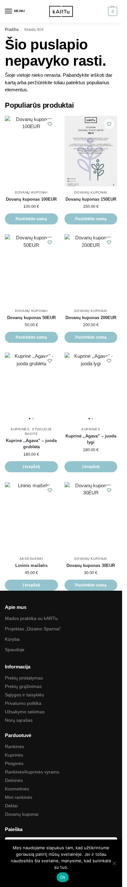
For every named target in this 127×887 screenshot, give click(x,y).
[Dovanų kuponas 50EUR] (31, 269)
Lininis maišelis (31, 565)
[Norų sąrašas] (50, 124)
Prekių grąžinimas (23, 686)
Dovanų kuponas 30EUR (90, 565)
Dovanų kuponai (31, 192)
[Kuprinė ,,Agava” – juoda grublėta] (31, 388)
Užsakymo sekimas (25, 711)
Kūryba (12, 639)
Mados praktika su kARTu (31, 618)
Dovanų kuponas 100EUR (31, 199)
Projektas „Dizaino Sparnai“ (33, 628)
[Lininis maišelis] (31, 517)
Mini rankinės (18, 797)
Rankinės (14, 746)
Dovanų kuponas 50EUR (31, 317)
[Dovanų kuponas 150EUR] (91, 151)
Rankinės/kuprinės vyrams (32, 771)
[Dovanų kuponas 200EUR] (91, 269)
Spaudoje (14, 649)
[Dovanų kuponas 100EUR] (31, 151)
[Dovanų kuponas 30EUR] (91, 517)
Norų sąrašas (19, 720)
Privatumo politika (23, 703)
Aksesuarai (31, 558)
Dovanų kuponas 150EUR (90, 199)
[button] (111, 11)
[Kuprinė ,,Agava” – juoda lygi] (91, 388)
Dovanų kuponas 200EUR (90, 317)
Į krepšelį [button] (31, 466)
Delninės (14, 780)
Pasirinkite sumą (31, 219)
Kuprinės (20, 429)
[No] (114, 863)
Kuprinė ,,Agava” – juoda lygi (90, 439)
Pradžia (12, 29)
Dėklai (11, 805)
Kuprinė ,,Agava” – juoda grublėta (31, 444)
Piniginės (14, 763)
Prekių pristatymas (24, 677)
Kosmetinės (17, 788)
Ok (63, 877)
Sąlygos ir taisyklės (24, 694)
